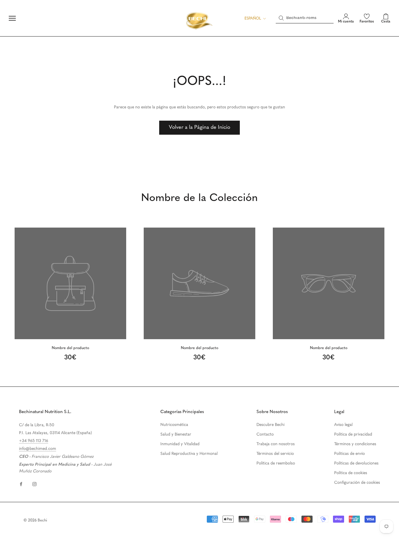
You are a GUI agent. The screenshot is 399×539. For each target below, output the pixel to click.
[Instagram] (34, 484)
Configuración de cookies (357, 483)
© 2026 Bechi (35, 520)
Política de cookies (350, 473)
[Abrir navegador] (12, 18)
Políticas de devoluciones (356, 463)
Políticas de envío (349, 454)
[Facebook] (21, 484)
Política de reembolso (275, 463)
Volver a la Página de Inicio (199, 127)
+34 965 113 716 (33, 441)
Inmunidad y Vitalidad (180, 444)
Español (252, 18)
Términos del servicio (275, 454)
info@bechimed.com (37, 449)
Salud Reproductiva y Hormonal (189, 454)
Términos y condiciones (355, 444)
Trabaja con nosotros (275, 444)
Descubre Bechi (270, 425)
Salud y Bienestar (175, 434)
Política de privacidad (353, 434)
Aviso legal (343, 425)
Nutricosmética (174, 425)
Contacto (265, 434)
